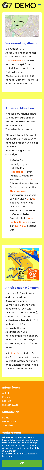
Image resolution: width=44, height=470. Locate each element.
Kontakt (6, 400)
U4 (28, 198)
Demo (5, 417)
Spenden (7, 425)
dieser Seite (16, 353)
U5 (33, 198)
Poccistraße (16, 171)
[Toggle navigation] (40, 5)
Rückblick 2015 (10, 404)
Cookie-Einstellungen (12, 453)
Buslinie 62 (20, 225)
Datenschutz (8, 456)
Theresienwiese (14, 60)
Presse (6, 397)
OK (22, 463)
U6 (31, 179)
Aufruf (5, 393)
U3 (25, 179)
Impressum (29, 453)
